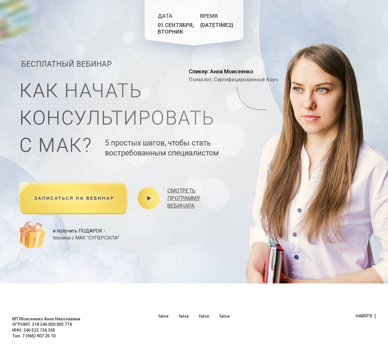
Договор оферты (30, 295)
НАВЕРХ (364, 315)
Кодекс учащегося (32, 307)
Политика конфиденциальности (46, 301)
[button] (73, 198)
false (164, 316)
